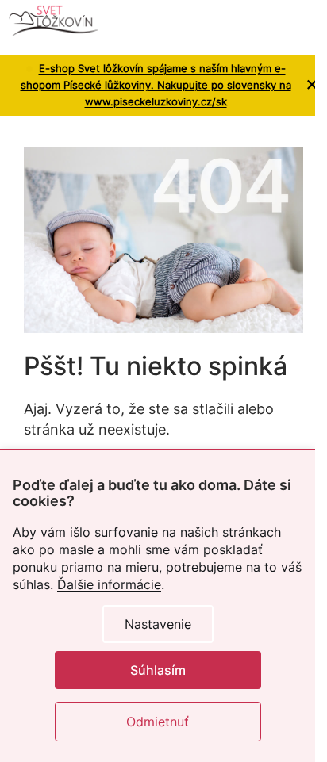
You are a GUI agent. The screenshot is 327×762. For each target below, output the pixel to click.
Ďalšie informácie (109, 584)
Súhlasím (158, 670)
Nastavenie (158, 624)
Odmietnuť (157, 721)
